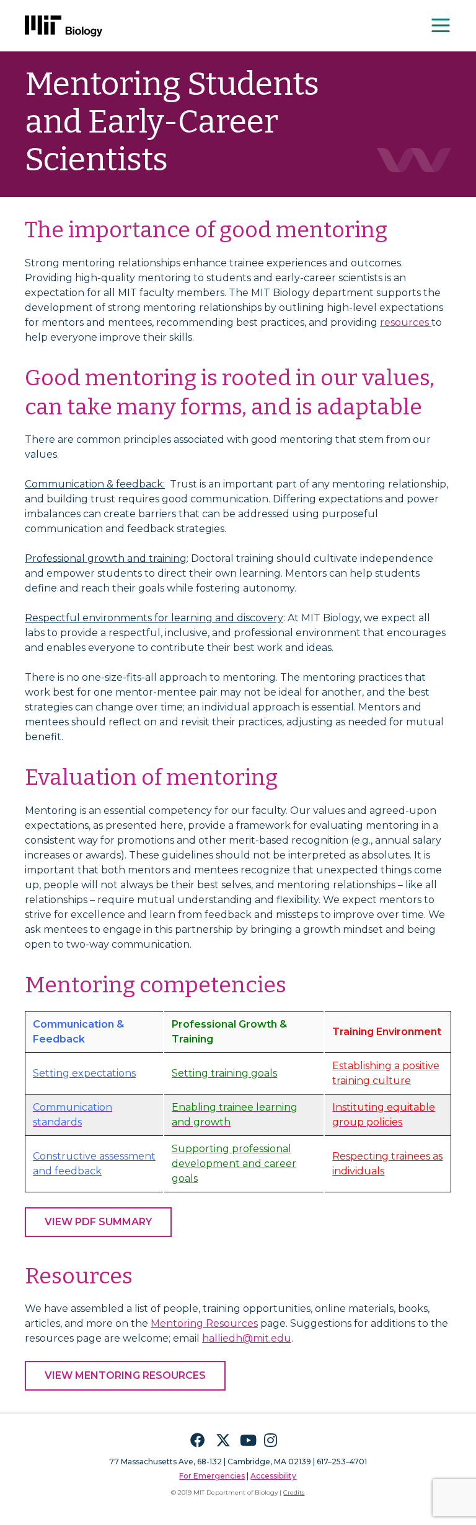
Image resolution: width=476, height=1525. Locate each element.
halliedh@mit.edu (246, 1338)
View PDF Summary (98, 1222)
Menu (441, 25)
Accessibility (273, 1475)
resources (405, 322)
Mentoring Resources (204, 1323)
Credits (293, 1492)
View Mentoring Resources (125, 1375)
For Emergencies (212, 1475)
